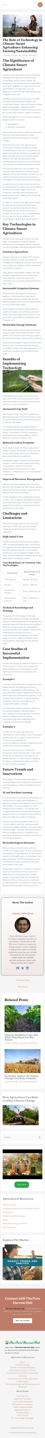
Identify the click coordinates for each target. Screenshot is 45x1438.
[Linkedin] (27, 968)
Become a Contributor (22, 1404)
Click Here (22, 1185)
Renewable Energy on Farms (15, 1223)
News (5, 1220)
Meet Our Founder (22, 1399)
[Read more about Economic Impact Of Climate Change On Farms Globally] (23, 1061)
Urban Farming (9, 1227)
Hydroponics (8, 1212)
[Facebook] (18, 968)
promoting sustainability (17, 404)
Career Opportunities (22, 1407)
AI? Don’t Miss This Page (22, 1418)
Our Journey (22, 1396)
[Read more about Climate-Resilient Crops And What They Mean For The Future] (23, 1018)
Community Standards (22, 1401)
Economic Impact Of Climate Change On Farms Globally (22, 1077)
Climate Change (10, 55)
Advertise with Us (22, 1410)
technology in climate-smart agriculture (21, 666)
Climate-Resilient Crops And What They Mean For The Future (21, 1037)
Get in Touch (22, 1415)
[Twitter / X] (22, 968)
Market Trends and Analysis (14, 1216)
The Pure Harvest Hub (14, 1309)
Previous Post (22, 980)
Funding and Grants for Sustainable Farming (21, 1208)
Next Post (22, 987)
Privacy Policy (22, 1412)
